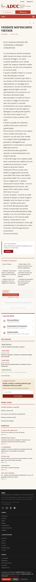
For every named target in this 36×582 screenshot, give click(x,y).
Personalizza (24, 579)
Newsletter (4, 560)
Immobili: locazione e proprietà (10, 407)
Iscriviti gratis (18, 396)
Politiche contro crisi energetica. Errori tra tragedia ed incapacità (8, 281)
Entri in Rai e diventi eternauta (10, 467)
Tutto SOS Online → (6, 375)
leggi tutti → (4, 434)
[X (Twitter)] (6, 507)
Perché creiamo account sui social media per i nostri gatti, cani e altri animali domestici (16, 459)
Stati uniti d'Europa (7, 473)
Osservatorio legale (8, 438)
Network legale (5, 548)
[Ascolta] (33, 23)
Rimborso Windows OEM (8, 417)
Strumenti (4, 565)
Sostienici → (8, 251)
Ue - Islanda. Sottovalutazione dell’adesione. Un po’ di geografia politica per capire (17, 476)
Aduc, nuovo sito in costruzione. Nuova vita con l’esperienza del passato (25, 273)
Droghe (3, 523)
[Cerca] (33, 12)
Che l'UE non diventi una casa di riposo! (13, 432)
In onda (3, 550)
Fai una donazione (6, 563)
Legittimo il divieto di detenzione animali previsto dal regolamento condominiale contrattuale (16, 450)
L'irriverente (5, 465)
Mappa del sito (5, 567)
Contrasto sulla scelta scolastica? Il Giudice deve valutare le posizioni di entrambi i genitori (15, 441)
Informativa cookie (13, 576)
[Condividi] (29, 23)
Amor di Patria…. (7, 264)
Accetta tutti (6, 579)
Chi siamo (4, 538)
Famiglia (3, 530)
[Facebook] (2, 507)
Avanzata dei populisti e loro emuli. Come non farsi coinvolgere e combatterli (25, 282)
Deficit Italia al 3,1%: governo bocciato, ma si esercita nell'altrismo (25, 266)
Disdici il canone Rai (7, 410)
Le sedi (3, 540)
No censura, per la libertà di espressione (13, 414)
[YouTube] (14, 507)
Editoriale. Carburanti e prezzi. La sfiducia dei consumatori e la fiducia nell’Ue (9, 273)
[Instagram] (10, 507)
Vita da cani (5, 456)
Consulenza (4, 558)
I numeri (3, 545)
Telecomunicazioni (6, 528)
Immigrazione (5, 525)
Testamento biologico (7, 421)
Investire (3, 518)
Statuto (3, 543)
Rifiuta (15, 579)
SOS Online (6, 339)
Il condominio (6, 447)
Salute (3, 521)
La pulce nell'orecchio (9, 430)
